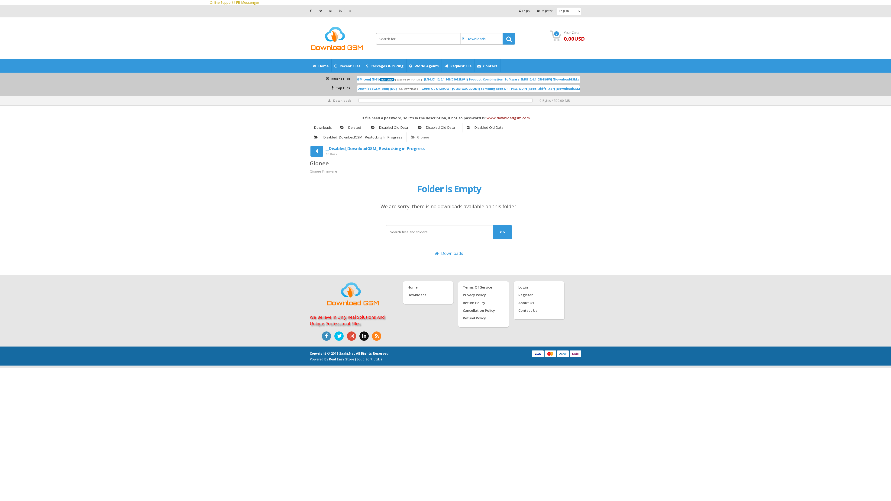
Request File (460, 66)
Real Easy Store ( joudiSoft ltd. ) (355, 359)
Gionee (423, 137)
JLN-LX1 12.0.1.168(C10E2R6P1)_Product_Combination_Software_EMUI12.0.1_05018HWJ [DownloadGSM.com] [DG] (467, 79)
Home (323, 66)
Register (546, 11)
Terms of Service (477, 287)
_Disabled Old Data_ (393, 127)
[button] (509, 39)
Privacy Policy (474, 294)
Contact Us (527, 310)
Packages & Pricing (387, 66)
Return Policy (474, 302)
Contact (490, 66)
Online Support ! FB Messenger (258, 2)
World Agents (427, 66)
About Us (526, 302)
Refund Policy (474, 318)
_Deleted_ (354, 127)
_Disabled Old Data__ (441, 127)
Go (502, 232)
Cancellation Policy (479, 310)
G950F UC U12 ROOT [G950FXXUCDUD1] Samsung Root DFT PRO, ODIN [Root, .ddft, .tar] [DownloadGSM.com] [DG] (468, 89)
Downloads (323, 127)
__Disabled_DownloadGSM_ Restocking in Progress (361, 137)
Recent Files (350, 66)
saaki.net (347, 353)
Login (526, 11)
